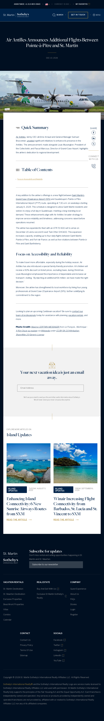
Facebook (58, 640)
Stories (73, 604)
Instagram (58, 650)
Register (74, 615)
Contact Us (25, 640)
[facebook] (94, 133)
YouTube (57, 661)
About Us (74, 594)
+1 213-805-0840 (32, 4)
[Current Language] (47, 4)
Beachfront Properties (13, 604)
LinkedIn (57, 656)
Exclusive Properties (12, 599)
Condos (6, 615)
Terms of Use (26, 650)
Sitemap (24, 656)
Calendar (7, 620)
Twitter (57, 645)
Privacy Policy (26, 645)
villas (5, 610)
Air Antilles (21, 137)
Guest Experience (78, 589)
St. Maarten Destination (14, 594)
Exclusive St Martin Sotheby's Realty (50, 596)
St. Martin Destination (13, 589)
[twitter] (94, 144)
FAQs (72, 599)
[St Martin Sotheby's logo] (16, 15)
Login (72, 610)
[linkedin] (94, 138)
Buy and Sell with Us (46, 589)
